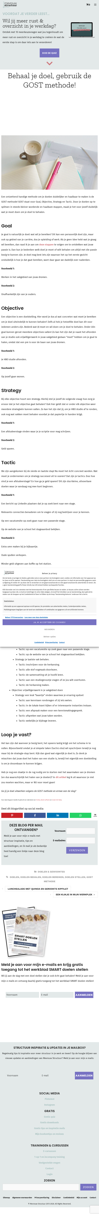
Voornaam (60, 831)
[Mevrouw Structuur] (9, 5)
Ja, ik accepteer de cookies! (49, 622)
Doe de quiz (49, 53)
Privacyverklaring (51, 642)
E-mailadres (59, 840)
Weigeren (49, 629)
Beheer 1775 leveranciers (14, 617)
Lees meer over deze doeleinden (36, 617)
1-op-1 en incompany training (49, 1157)
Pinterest (49, 1099)
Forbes (38, 800)
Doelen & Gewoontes (51, 871)
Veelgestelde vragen (49, 1162)
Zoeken (88, 1187)
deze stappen (46, 244)
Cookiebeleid (39, 642)
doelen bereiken (53, 877)
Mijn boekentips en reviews (49, 1134)
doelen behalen (30, 877)
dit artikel (61, 777)
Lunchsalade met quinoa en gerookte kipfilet (38, 888)
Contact (62, 642)
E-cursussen (49, 1151)
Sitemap (6, 1198)
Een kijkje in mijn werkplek (74, 894)
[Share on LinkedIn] (57, 815)
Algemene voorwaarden (22, 1198)
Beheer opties (50, 636)
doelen (14, 877)
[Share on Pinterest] (12, 815)
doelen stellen (75, 877)
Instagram (49, 1104)
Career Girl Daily (57, 800)
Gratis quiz (49, 1116)
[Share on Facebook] (35, 815)
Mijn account (82, 1198)
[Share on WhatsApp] (80, 815)
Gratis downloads (49, 1122)
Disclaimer (56, 1198)
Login (49, 1174)
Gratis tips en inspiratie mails (49, 1128)
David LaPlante (45, 800)
